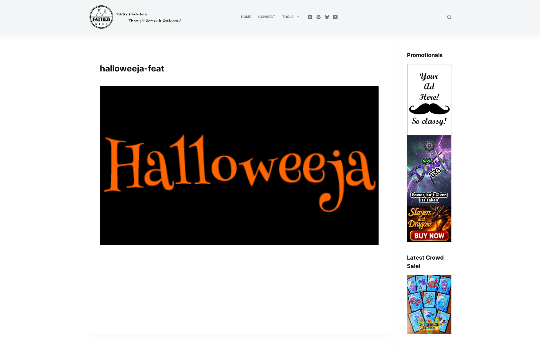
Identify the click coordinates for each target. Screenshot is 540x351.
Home (246, 17)
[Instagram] (310, 17)
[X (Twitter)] (335, 17)
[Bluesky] (327, 17)
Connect (266, 17)
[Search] (449, 17)
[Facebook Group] (318, 17)
